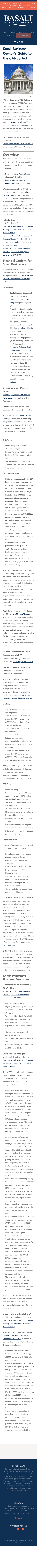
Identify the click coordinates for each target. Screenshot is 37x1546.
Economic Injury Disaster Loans (17, 174)
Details (13, 1490)
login (21, 1542)
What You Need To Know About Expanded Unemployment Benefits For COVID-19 (16, 252)
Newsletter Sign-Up (22, 32)
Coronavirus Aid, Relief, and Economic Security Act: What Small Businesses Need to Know (18, 230)
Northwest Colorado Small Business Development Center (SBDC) (22, 350)
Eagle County (18, 5)
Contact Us (18, 1518)
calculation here (9, 945)
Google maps (21, 1490)
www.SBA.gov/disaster (21, 614)
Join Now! (23, 35)
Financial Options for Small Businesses (18, 144)
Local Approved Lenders (23, 662)
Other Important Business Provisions (17, 147)
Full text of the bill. (14, 122)
